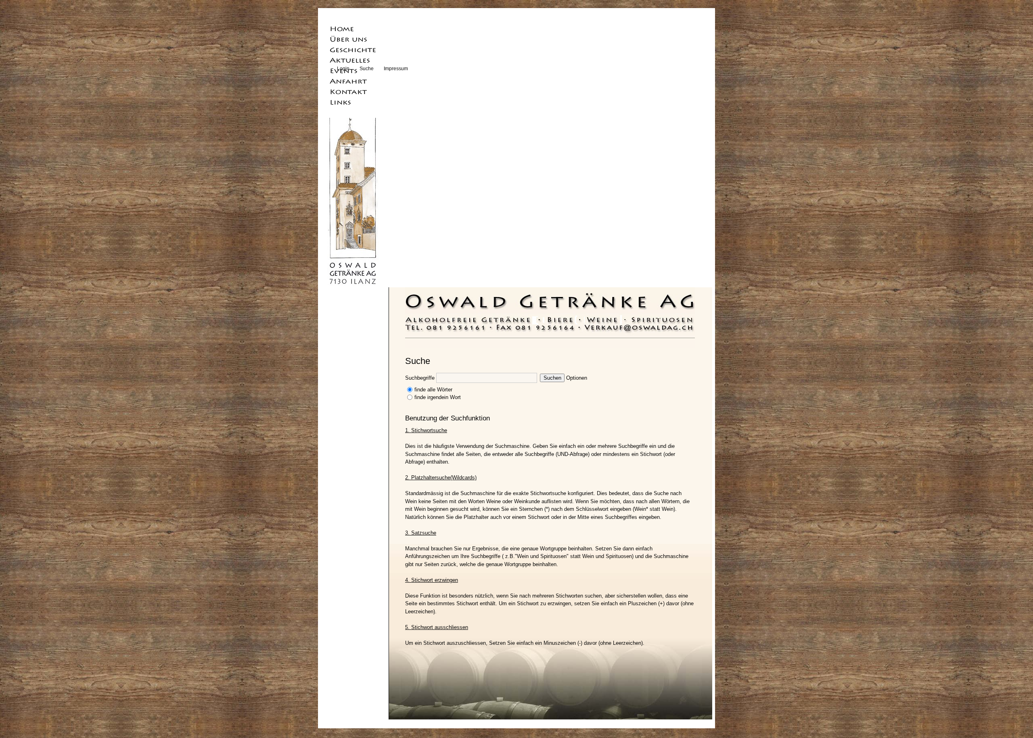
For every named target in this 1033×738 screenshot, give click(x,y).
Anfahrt (355, 81)
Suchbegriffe (420, 378)
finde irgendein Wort (437, 397)
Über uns (355, 39)
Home (355, 28)
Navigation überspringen (355, 18)
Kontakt (355, 91)
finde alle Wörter (433, 390)
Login (343, 68)
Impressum (396, 68)
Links (355, 102)
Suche (367, 68)
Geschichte (355, 49)
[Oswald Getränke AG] (550, 325)
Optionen (576, 378)
